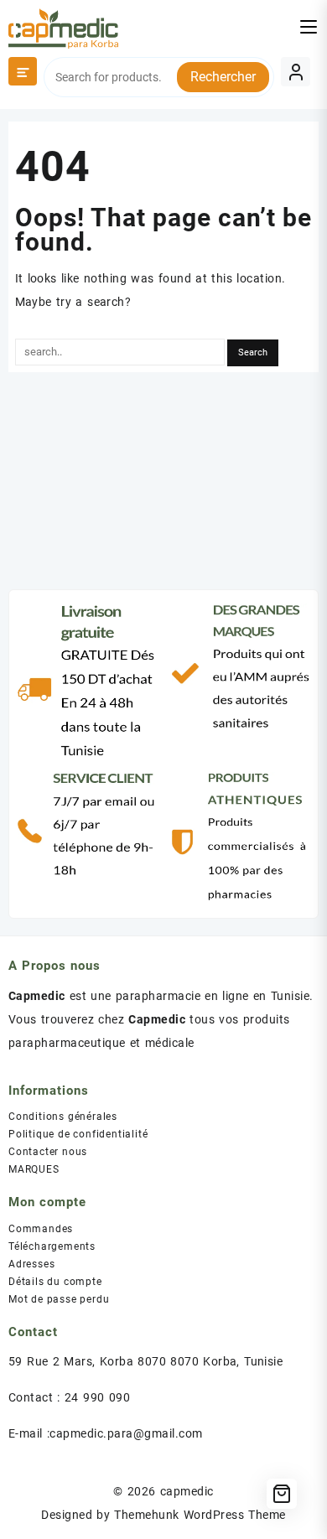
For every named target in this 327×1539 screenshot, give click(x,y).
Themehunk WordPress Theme (199, 1514)
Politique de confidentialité (78, 1134)
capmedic (187, 1491)
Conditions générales (62, 1116)
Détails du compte (55, 1282)
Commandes (40, 1229)
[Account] (295, 71)
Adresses (31, 1264)
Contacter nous (47, 1152)
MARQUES (34, 1169)
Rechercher (223, 77)
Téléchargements (52, 1246)
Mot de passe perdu (58, 1299)
